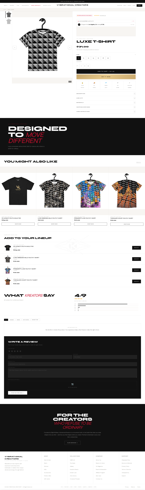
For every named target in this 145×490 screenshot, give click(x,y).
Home (4, 9)
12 (88, 58)
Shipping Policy (126, 460)
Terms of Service (126, 469)
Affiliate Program (100, 472)
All (6, 319)
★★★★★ (100, 15)
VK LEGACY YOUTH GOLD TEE (23, 246)
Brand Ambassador (101, 469)
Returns (133, 487)
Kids (18, 5)
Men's (5, 5)
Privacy (127, 487)
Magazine (119, 5)
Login (133, 5)
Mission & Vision (100, 463)
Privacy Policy (125, 466)
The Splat (72, 463)
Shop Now (127, 224)
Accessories (25, 5)
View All (138, 162)
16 (98, 58)
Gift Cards (47, 479)
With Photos (26, 319)
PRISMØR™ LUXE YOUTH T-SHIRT (24, 269)
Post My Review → (17, 392)
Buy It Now (106, 76)
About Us (98, 460)
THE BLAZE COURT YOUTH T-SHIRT (25, 280)
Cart (139, 5)
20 (108, 58)
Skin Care (98, 476)
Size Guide (79, 61)
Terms (138, 487)
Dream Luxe (73, 472)
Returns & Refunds (127, 463)
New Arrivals (35, 5)
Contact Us (99, 479)
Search (129, 5)
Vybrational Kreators (72, 5)
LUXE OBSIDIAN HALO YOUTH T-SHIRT (26, 257)
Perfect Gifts (47, 5)
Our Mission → (72, 442)
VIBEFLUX (72, 460)
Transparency (125, 472)
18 (103, 58)
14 (93, 58)
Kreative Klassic (74, 469)
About (124, 5)
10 (83, 58)
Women (12, 5)
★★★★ (18, 319)
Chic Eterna (73, 476)
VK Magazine (99, 466)
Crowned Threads (75, 479)
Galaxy (72, 466)
